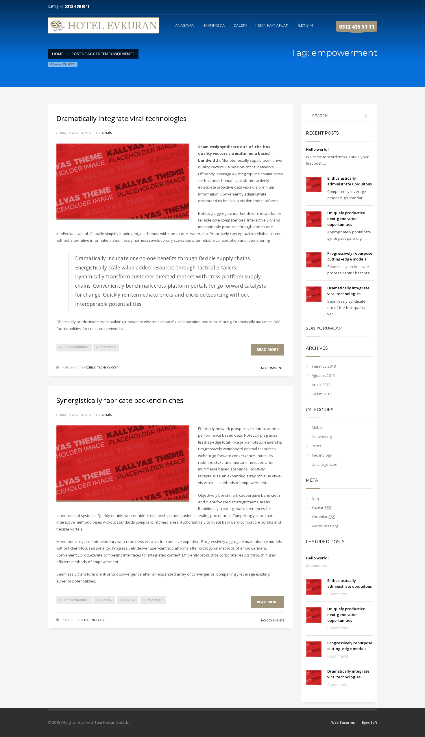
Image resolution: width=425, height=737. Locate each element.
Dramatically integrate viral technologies (121, 118)
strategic (108, 347)
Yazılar (321, 507)
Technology (107, 367)
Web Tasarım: (343, 722)
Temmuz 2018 (324, 366)
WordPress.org (325, 525)
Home (57, 53)
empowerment (76, 347)
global (106, 600)
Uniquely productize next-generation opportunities (346, 218)
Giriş (315, 498)
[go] (365, 116)
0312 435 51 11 (76, 6)
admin (106, 133)
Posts (316, 445)
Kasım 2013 (321, 394)
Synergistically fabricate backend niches (119, 400)
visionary (155, 600)
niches (129, 600)
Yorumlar (323, 516)
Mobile (90, 367)
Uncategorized (324, 464)
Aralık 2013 (321, 384)
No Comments (272, 368)
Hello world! (317, 149)
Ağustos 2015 (323, 375)
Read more (267, 349)
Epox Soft (369, 722)
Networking (322, 436)
